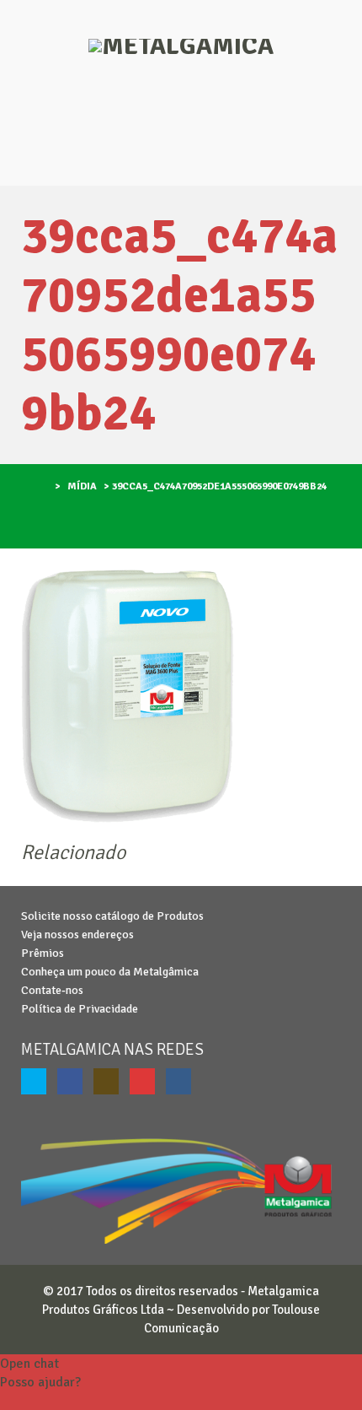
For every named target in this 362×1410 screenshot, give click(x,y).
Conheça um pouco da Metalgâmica (110, 971)
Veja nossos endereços (77, 934)
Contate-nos (52, 990)
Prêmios (42, 953)
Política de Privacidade (79, 1009)
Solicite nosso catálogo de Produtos (112, 916)
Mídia (82, 486)
